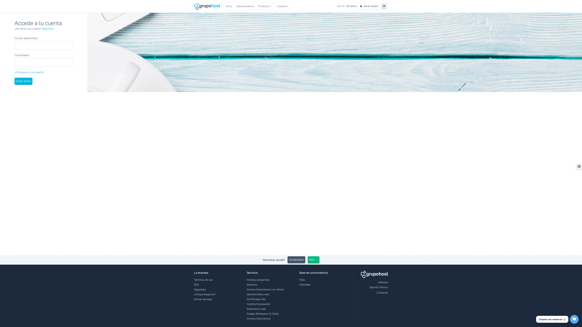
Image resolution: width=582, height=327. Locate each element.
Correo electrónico (26, 38)
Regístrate (48, 28)
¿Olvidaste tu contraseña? (29, 72)
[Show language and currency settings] (579, 166)
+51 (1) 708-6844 (347, 6)
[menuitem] (265, 6)
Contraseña (22, 55)
